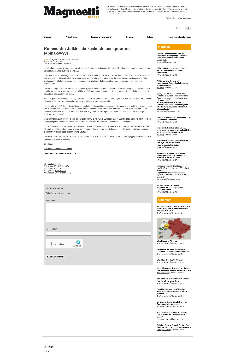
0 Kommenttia (66, 64)
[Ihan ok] (47, 59)
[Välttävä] (46, 59)
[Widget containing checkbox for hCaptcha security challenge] (64, 244)
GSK (57, 173)
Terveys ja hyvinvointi (101, 37)
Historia (129, 37)
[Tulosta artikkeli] (45, 164)
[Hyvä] (49, 59)
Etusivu (47, 37)
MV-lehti (160, 62)
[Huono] (45, 59)
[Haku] (188, 28)
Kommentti (51, 200)
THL (69, 173)
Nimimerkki (51, 229)
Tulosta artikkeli (53, 164)
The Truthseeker (163, 213)
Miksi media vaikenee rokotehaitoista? (60, 153)
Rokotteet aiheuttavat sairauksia (58, 149)
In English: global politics (179, 37)
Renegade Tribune (163, 306)
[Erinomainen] (50, 59)
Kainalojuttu (60, 171)
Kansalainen (161, 111)
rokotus (63, 173)
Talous (150, 37)
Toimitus (49, 61)
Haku (46, 351)
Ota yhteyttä (49, 346)
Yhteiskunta (71, 37)
